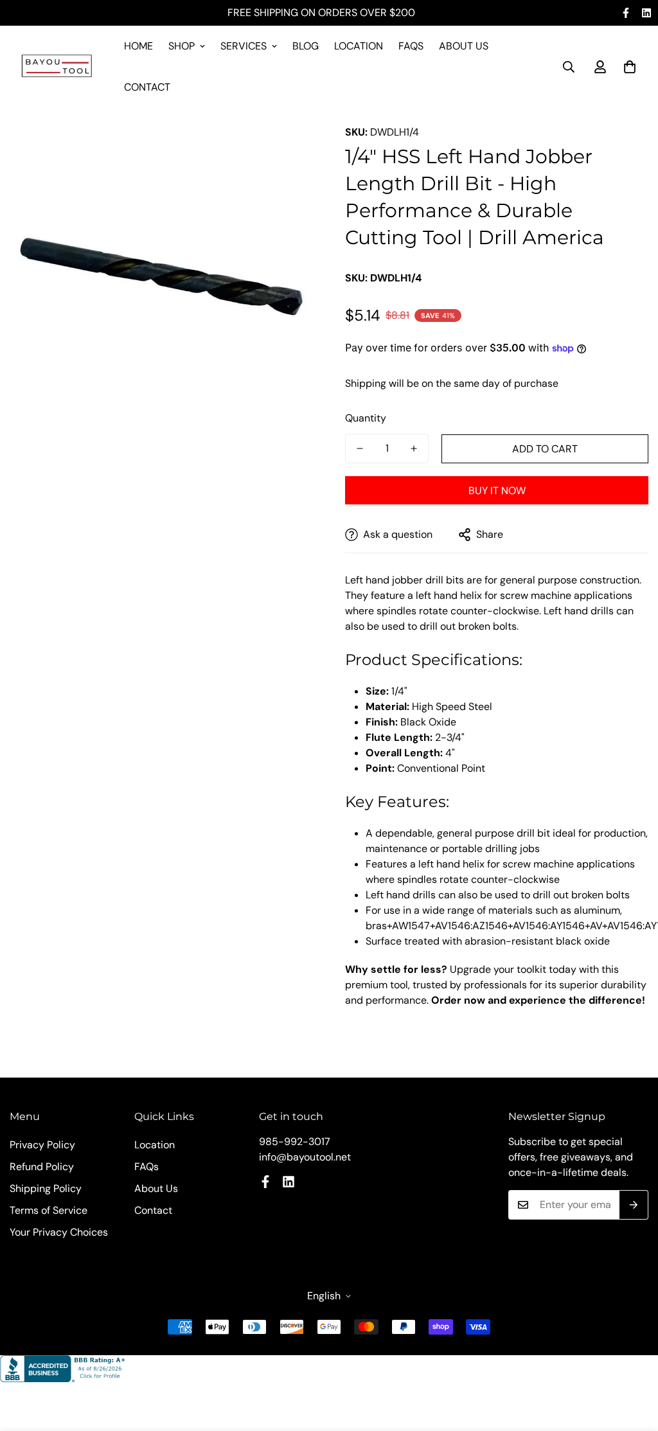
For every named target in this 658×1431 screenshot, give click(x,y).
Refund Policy (42, 1166)
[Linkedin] (646, 13)
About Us (463, 46)
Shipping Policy (46, 1188)
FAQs (410, 46)
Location (358, 46)
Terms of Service (48, 1210)
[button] (630, 67)
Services (243, 46)
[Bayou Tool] (58, 67)
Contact (147, 87)
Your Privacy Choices (59, 1232)
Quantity (365, 418)
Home (138, 46)
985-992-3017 (294, 1141)
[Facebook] (626, 13)
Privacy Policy (42, 1144)
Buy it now (497, 490)
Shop (181, 46)
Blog (305, 46)
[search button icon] (568, 67)
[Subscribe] (633, 1205)
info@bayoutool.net (305, 1157)
